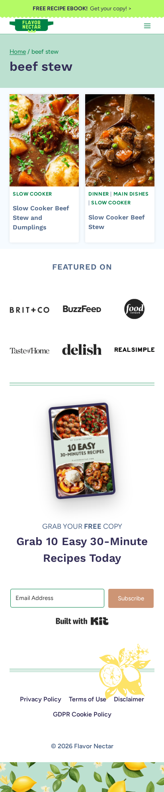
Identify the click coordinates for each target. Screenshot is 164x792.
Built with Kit (82, 621)
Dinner (98, 194)
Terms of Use (87, 699)
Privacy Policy (40, 699)
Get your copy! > (82, 8)
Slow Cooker (32, 194)
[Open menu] (147, 25)
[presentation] (44, 140)
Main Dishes (131, 194)
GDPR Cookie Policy (82, 714)
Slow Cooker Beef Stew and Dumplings (41, 217)
